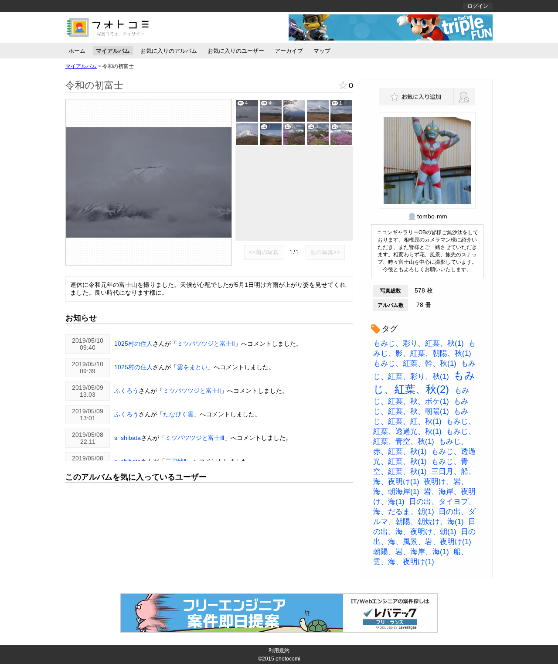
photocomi (288, 659)
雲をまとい (192, 367)
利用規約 (279, 650)
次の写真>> (325, 252)
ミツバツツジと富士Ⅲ (195, 437)
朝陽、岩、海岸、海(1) (411, 552)
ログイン (477, 6)
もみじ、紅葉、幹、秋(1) (414, 363)
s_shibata (127, 437)
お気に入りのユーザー (236, 51)
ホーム (76, 51)
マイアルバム (113, 51)
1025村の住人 (133, 343)
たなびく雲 (178, 414)
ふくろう (126, 390)
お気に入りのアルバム (168, 51)
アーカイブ (289, 51)
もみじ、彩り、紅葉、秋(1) (418, 343)
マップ (321, 51)
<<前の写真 (264, 252)
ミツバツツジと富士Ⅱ (206, 343)
